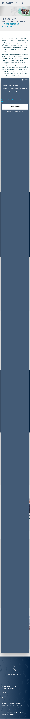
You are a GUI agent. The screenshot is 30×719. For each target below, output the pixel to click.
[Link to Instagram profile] (5, 698)
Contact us (5, 692)
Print (27, 34)
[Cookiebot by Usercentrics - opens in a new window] (21, 80)
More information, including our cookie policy (11, 100)
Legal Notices (19, 705)
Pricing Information (6, 707)
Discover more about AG (14, 674)
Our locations (6, 695)
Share (24, 34)
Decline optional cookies (15, 117)
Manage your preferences (14, 111)
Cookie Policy (5, 705)
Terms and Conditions (15, 703)
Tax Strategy (16, 707)
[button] (23, 3)
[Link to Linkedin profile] (2, 698)
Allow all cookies (15, 106)
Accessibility (5, 703)
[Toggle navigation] (27, 3)
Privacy (12, 705)
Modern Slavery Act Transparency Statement (13, 709)
